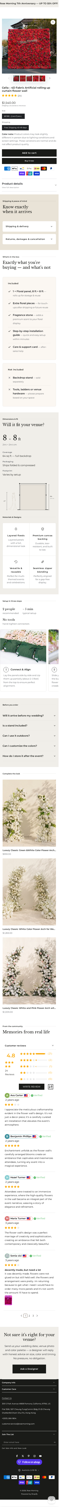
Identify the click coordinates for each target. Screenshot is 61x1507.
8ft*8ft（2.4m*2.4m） (13, 117)
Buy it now (29, 161)
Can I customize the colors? (20, 745)
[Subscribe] (55, 1442)
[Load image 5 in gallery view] (42, 78)
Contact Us (7, 1398)
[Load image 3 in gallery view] (29, 78)
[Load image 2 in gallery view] (23, 78)
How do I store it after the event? (23, 756)
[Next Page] (37, 1316)
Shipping (5, 105)
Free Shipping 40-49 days (15, 128)
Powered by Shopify (29, 1494)
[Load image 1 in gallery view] (16, 78)
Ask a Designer (29, 1369)
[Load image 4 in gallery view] (36, 78)
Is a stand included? (15, 725)
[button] (21, 1316)
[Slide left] (9, 78)
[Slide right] (50, 78)
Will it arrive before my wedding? (23, 715)
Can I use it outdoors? (16, 735)
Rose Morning (32, 1490)
